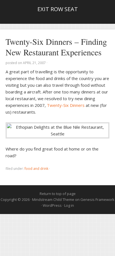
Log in (69, 205)
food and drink (36, 168)
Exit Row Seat (57, 9)
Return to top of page (58, 193)
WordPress (52, 205)
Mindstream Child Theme (53, 199)
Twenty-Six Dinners (66, 105)
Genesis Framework (97, 199)
